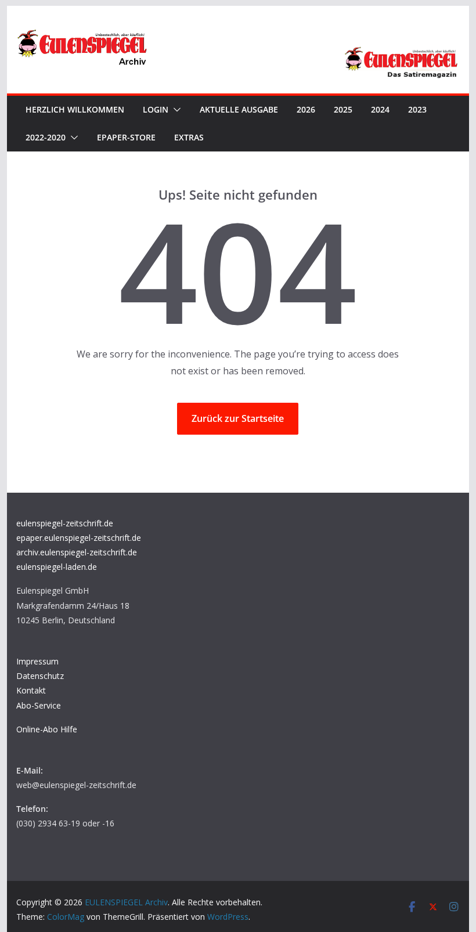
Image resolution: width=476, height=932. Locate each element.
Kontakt (31, 690)
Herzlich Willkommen (75, 109)
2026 (306, 109)
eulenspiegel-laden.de (56, 566)
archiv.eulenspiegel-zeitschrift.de (76, 552)
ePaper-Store (126, 137)
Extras (189, 137)
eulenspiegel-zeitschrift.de (64, 523)
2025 (343, 109)
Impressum (37, 661)
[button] (174, 110)
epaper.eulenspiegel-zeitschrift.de (78, 537)
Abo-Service (38, 705)
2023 (417, 109)
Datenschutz (40, 675)
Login (155, 109)
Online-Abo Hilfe (46, 729)
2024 (380, 109)
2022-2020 (46, 137)
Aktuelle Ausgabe (239, 109)
